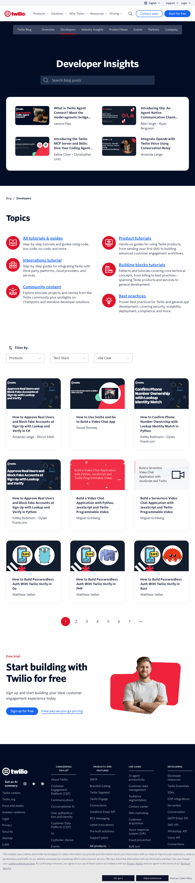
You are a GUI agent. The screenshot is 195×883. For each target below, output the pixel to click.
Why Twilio (76, 13)
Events (138, 29)
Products (39, 13)
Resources (97, 13)
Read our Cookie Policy (181, 878)
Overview (48, 29)
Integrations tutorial (42, 260)
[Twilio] (15, 13)
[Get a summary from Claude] (43, 783)
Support (170, 3)
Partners (153, 29)
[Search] (130, 13)
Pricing (114, 13)
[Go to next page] (140, 621)
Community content (42, 287)
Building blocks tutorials (142, 265)
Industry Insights (92, 29)
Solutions (57, 13)
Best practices (132, 296)
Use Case (104, 358)
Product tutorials (135, 238)
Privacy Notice (135, 863)
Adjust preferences (152, 878)
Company (171, 29)
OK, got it (118, 878)
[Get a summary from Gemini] (35, 783)
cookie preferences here (21, 863)
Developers (68, 29)
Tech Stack (61, 358)
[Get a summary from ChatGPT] (26, 783)
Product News (118, 29)
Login (184, 3)
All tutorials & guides (43, 238)
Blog (9, 198)
